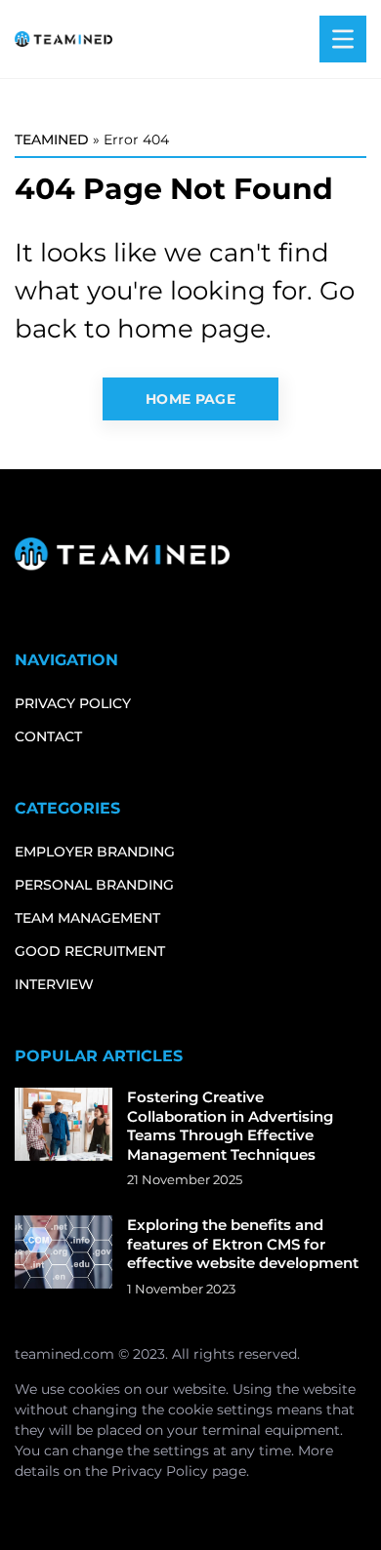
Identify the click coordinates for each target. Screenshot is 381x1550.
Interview (54, 984)
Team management (87, 918)
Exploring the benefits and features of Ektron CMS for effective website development (243, 1243)
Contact (48, 736)
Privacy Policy (159, 1471)
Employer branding (95, 851)
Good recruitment (90, 951)
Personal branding (94, 885)
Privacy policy (73, 703)
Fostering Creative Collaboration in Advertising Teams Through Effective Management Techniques (230, 1126)
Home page (190, 399)
